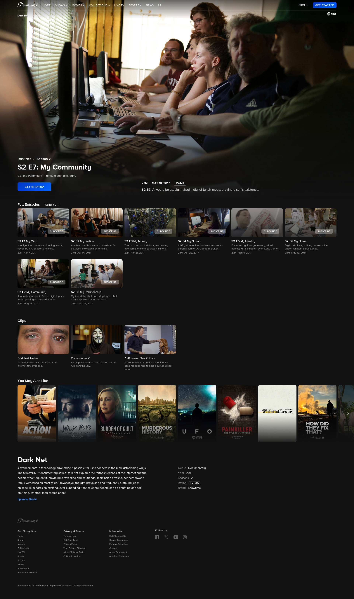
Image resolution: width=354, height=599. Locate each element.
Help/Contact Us (117, 536)
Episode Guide (27, 499)
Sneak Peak (23, 568)
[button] (43, 346)
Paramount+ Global (27, 573)
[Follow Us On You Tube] (175, 537)
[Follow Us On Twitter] (166, 537)
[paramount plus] (28, 5)
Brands (21, 560)
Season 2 (44, 159)
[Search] (160, 5)
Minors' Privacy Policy (74, 552)
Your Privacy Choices (74, 548)
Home (47, 5)
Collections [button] (98, 5)
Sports (21, 556)
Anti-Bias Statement (119, 556)
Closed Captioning (118, 540)
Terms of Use (70, 536)
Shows (21, 540)
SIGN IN (304, 5)
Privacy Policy (70, 544)
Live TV (119, 5)
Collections (23, 548)
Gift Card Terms (71, 540)
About (36, 15)
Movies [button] (77, 5)
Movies (21, 544)
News (150, 5)
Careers (113, 548)
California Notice (71, 556)
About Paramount (118, 552)
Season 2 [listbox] (50, 205)
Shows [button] (60, 5)
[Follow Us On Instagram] (185, 537)
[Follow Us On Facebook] (157, 537)
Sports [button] (134, 5)
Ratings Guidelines (118, 544)
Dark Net (23, 15)
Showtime (194, 488)
